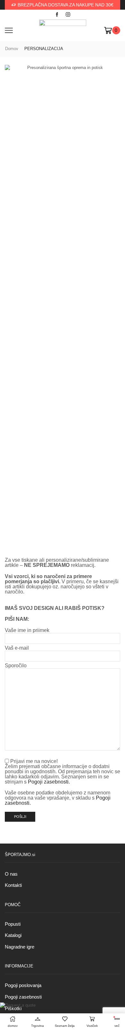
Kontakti (13, 885)
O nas (11, 874)
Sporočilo (16, 665)
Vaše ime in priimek (27, 630)
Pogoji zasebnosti (23, 997)
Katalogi (13, 935)
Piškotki (13, 1008)
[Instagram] (68, 14)
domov (11, 48)
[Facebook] (57, 14)
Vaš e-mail (17, 648)
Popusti (13, 924)
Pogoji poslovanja (23, 985)
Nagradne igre (19, 946)
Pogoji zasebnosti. (49, 781)
